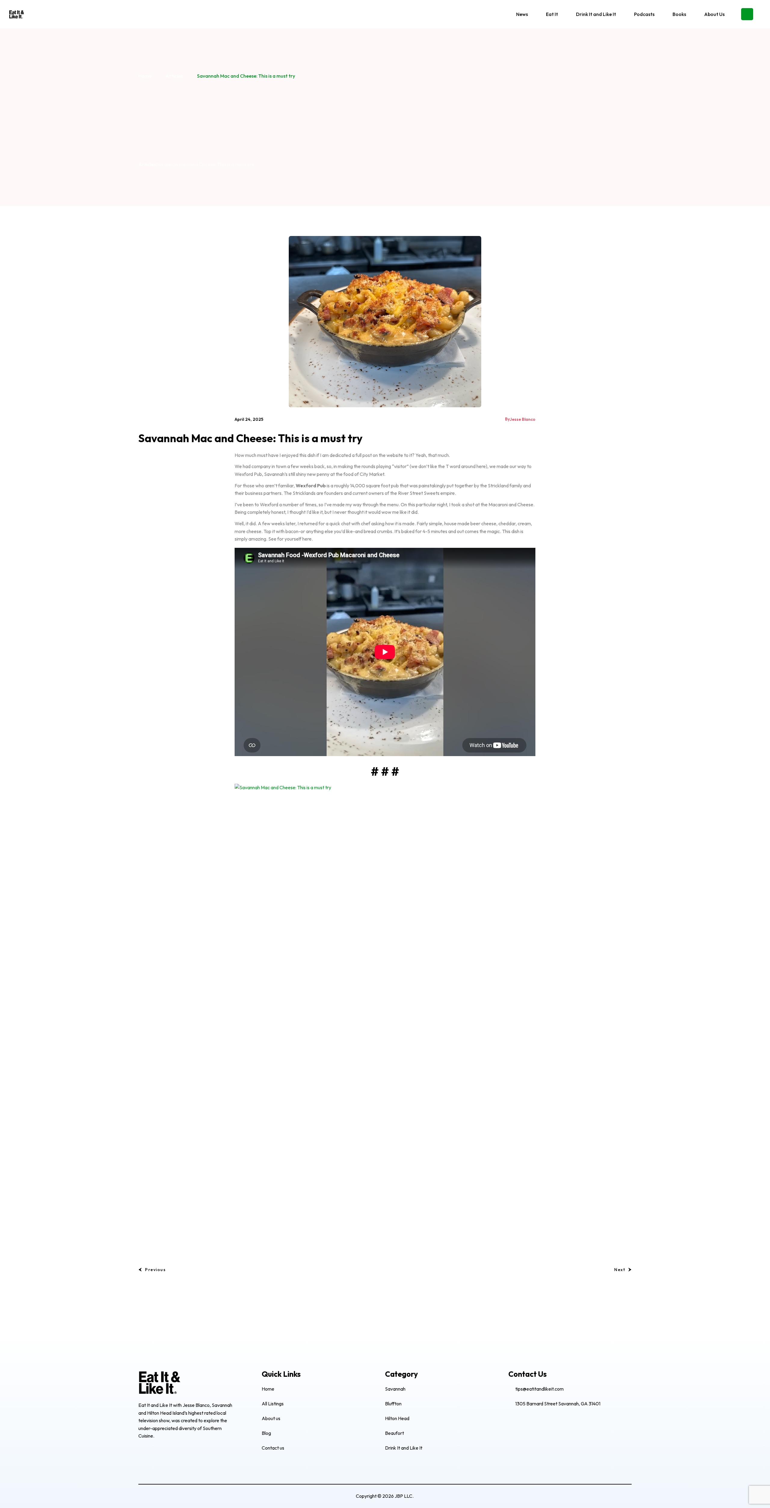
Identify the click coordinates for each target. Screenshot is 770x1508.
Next (619, 1269)
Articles (174, 76)
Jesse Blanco (522, 419)
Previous (155, 1269)
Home (145, 76)
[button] (747, 14)
